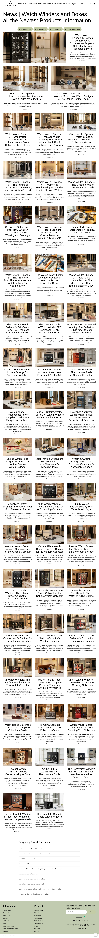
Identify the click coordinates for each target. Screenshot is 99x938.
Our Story (37, 931)
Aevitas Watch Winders (11, 935)
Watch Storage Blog (8, 926)
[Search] (87, 3)
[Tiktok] (82, 921)
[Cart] (94, 3)
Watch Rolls (37, 915)
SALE (36, 926)
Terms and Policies (92, 936)
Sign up (91, 912)
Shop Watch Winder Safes (72, 29)
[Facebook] (74, 921)
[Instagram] (77, 921)
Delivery (5, 918)
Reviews (5, 931)
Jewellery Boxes (38, 923)
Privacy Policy (7, 910)
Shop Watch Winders (25, 29)
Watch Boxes (38, 912)
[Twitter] (85, 921)
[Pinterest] (87, 921)
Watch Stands (38, 918)
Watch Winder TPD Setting (10, 928)
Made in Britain (38, 920)
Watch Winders (38, 910)
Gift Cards (37, 928)
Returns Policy (7, 915)
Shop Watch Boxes (40, 29)
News (4, 923)
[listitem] (81, 4)
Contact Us (6, 920)
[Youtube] (79, 921)
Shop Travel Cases (55, 29)
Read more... (82, 60)
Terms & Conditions (8, 912)
